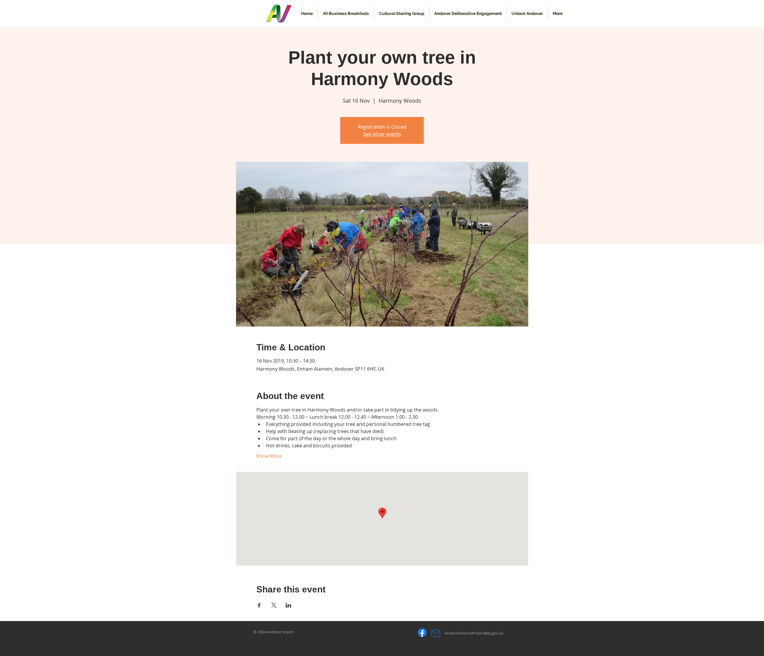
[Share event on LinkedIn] (288, 605)
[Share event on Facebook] (259, 605)
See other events (382, 134)
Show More (269, 456)
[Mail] (435, 633)
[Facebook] (422, 632)
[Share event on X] (274, 605)
